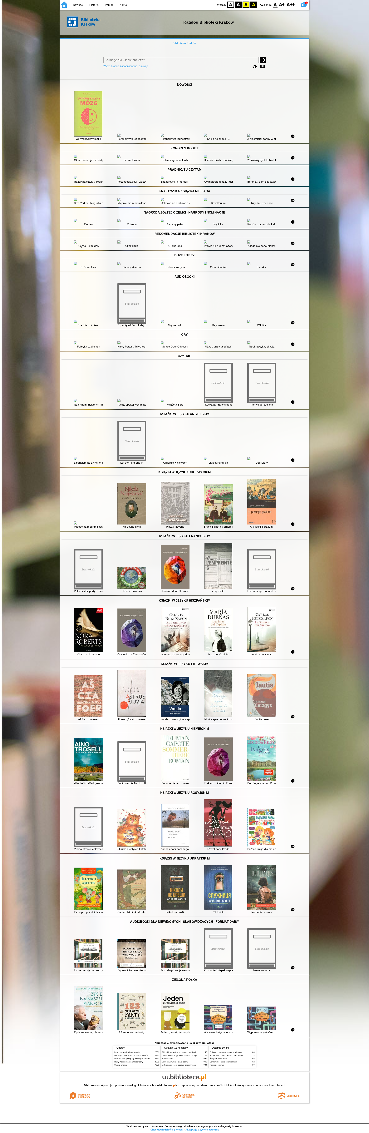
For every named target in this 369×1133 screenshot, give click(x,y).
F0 (275, 4)
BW (238, 4)
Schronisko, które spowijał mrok (223, 1062)
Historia (94, 4)
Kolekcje (143, 66)
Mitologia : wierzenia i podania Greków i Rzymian (135, 1055)
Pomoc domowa (217, 1065)
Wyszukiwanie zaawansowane (120, 66)
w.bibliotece (166, 1085)
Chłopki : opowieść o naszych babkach (179, 1052)
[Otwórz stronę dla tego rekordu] (89, 114)
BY (254, 4)
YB (246, 4)
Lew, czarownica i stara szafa (127, 1052)
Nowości (78, 4)
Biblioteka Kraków (184, 43)
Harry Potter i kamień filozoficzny (128, 1062)
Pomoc (109, 4)
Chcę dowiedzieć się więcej (166, 1129)
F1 (282, 4)
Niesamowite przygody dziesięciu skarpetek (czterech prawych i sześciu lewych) (149, 1058)
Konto (123, 4)
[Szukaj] (263, 60)
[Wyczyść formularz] (255, 66)
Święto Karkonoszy (218, 1058)
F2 (291, 4)
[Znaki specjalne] (262, 66)
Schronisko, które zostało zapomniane (179, 1065)
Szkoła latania (120, 1065)
